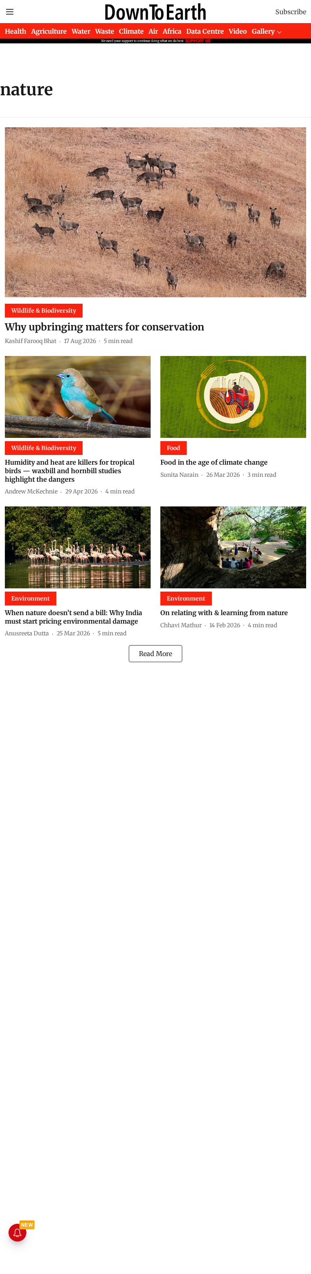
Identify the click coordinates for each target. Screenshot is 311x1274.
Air (153, 31)
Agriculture (49, 31)
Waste (104, 31)
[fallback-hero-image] (155, 212)
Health (15, 31)
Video (238, 31)
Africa (172, 31)
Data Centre (205, 31)
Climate (131, 31)
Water (81, 31)
